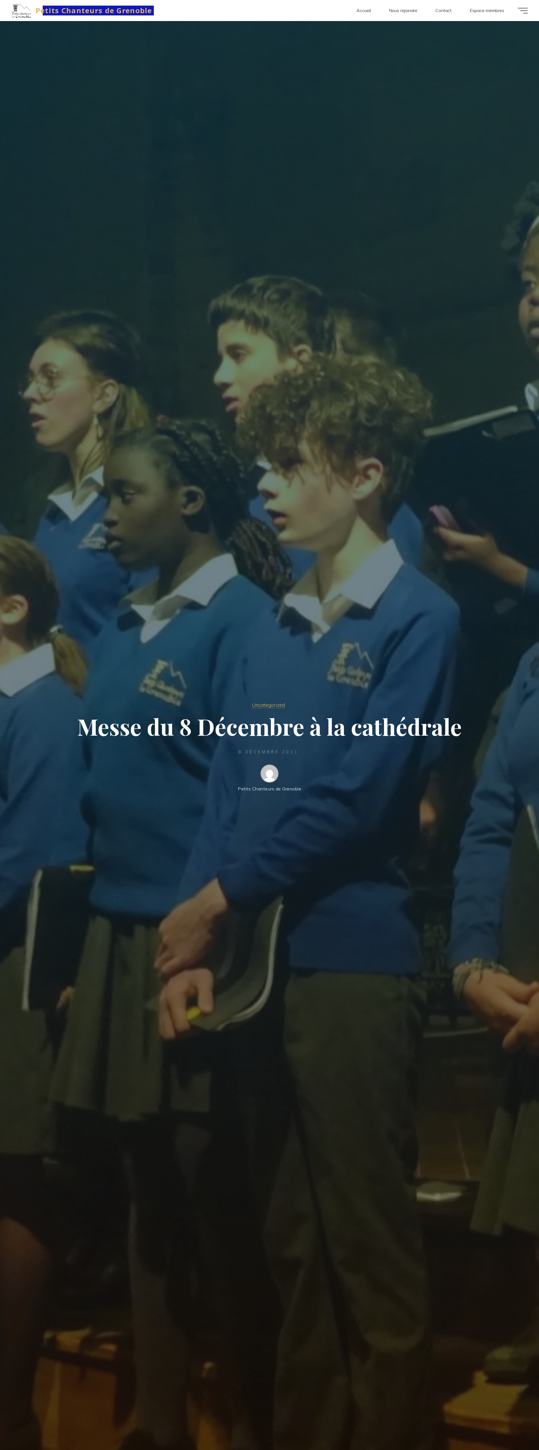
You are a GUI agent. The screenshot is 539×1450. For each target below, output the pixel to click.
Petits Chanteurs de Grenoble (94, 10)
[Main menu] (523, 10)
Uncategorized (268, 705)
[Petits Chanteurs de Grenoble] (21, 10)
